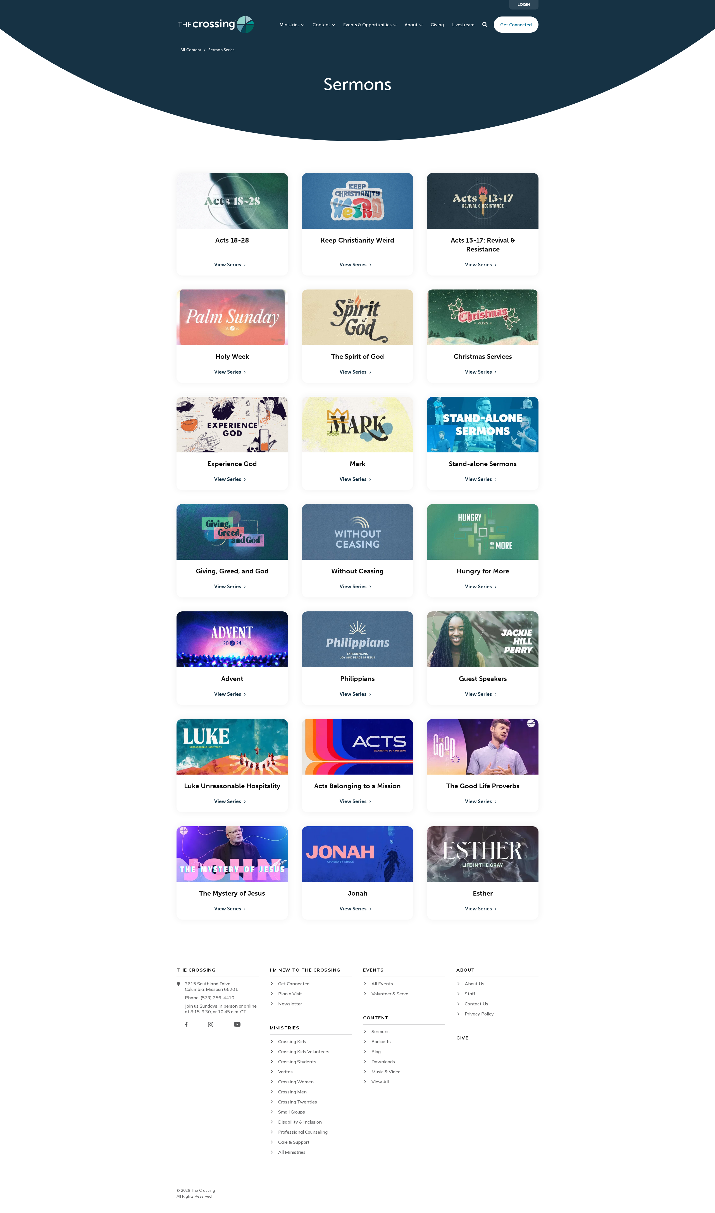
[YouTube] (237, 1024)
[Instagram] (210, 1024)
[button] (484, 24)
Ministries (289, 25)
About (411, 25)
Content (321, 25)
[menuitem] (523, 5)
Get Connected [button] (516, 24)
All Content (190, 50)
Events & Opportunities (367, 25)
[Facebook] (186, 1024)
